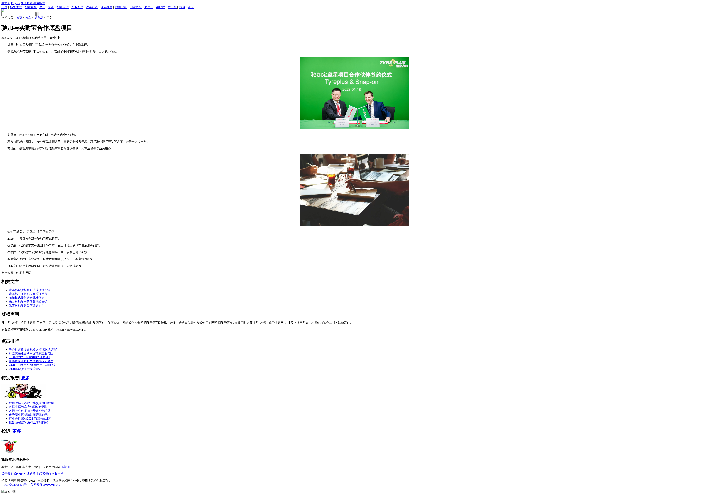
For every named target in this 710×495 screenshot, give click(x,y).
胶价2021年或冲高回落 (30, 418)
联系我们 (45, 473)
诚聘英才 (32, 473)
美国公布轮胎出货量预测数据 (31, 403)
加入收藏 (27, 3)
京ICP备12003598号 (14, 484)
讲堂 (191, 7)
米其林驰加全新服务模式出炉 (28, 301)
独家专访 (63, 7)
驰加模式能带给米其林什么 (26, 297)
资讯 (51, 7)
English (15, 3)
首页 (4, 7)
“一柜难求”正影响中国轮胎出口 (29, 357)
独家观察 (31, 7)
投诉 (182, 7)
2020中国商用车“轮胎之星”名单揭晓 (32, 365)
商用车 (148, 7)
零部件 (160, 7)
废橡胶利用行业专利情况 (28, 422)
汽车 (28, 17)
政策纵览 (92, 7)
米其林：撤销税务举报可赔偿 (28, 293)
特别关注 (16, 7)
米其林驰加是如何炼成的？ (26, 305)
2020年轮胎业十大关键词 (25, 369)
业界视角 (106, 7)
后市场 (172, 7)
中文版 (5, 3)
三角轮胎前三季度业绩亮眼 (30, 410)
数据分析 (121, 7)
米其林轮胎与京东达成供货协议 (29, 290)
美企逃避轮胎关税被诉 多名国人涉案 (33, 349)
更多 (25, 377)
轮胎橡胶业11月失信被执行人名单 (31, 361)
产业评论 (77, 7)
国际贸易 (136, 7)
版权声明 (58, 473)
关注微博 (39, 3)
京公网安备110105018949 (44, 484)
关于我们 (7, 473)
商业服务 (20, 473)
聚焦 (42, 7)
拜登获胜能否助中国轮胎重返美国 (31, 353)
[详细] (66, 467)
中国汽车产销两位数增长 (28, 406)
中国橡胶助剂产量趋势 (28, 414)
